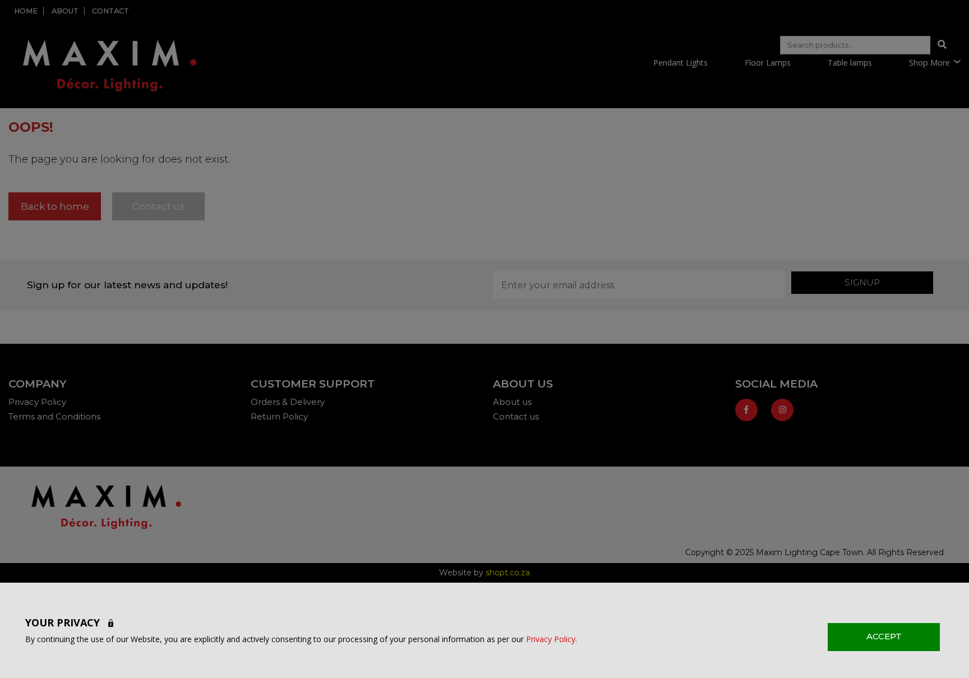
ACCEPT (884, 636)
